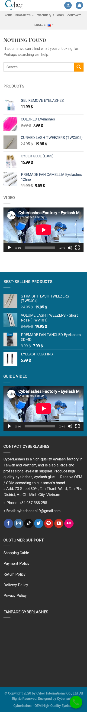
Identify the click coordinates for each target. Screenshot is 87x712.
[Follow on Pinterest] (48, 523)
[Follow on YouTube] (59, 523)
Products (23, 15)
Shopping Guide (16, 553)
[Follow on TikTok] (28, 523)
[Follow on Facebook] (8, 523)
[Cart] (79, 5)
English (41, 25)
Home (8, 15)
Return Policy (14, 574)
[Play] (9, 247)
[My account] (68, 5)
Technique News (50, 15)
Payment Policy (16, 563)
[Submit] (79, 67)
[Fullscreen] (77, 247)
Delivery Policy (15, 585)
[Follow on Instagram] (18, 523)
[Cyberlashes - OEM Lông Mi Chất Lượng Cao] (22, 5)
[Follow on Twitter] (38, 523)
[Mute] (70, 247)
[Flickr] (69, 523)
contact (74, 15)
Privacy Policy (15, 595)
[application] (43, 229)
